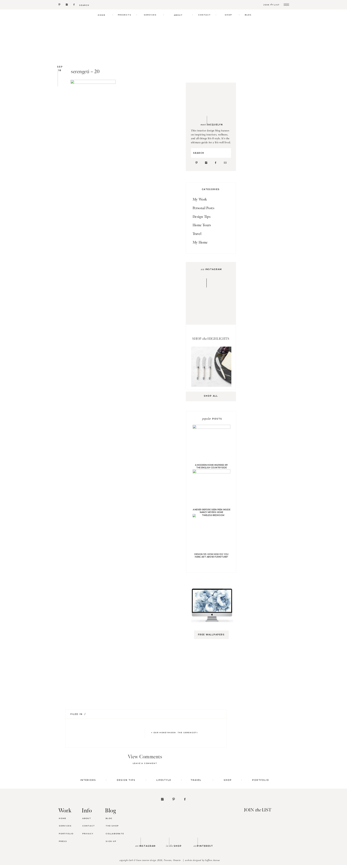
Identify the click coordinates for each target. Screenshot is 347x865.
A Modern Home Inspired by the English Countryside (211, 466)
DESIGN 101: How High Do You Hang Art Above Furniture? (211, 555)
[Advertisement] (213, 705)
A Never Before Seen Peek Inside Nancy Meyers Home (211, 511)
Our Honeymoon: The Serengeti (175, 732)
